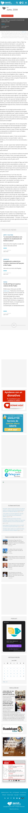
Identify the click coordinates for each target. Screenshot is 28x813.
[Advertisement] (14, 344)
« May (4, 681)
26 (14, 676)
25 (10, 676)
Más (14, 325)
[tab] (8, 762)
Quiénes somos (5, 792)
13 (17, 671)
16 (4, 673)
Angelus (6, 259)
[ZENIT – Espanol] (8, 2)
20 (17, 673)
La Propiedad (16, 792)
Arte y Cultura (8, 235)
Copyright (16, 795)
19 (14, 673)
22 (23, 673)
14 (20, 671)
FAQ (11, 792)
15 (23, 671)
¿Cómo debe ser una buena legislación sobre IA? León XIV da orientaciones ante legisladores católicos (13, 515)
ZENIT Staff (3, 27)
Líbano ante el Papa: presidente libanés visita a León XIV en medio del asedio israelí (8, 705)
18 (10, 673)
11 (10, 671)
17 (7, 673)
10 (7, 671)
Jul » (7, 681)
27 (17, 676)
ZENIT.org (24, 31)
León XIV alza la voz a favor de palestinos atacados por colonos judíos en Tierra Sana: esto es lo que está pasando (16, 574)
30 (4, 678)
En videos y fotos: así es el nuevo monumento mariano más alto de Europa (15, 550)
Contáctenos (23, 795)
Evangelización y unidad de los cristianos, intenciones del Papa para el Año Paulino (13, 263)
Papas (5, 282)
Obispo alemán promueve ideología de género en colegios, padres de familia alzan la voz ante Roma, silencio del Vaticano (16, 565)
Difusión (4, 795)
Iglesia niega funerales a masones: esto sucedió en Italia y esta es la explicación (16, 557)
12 (14, 671)
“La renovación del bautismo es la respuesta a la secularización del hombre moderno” (12, 239)
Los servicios (23, 792)
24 (7, 676)
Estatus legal (10, 795)
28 (20, 676)
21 (20, 673)
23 (4, 676)
